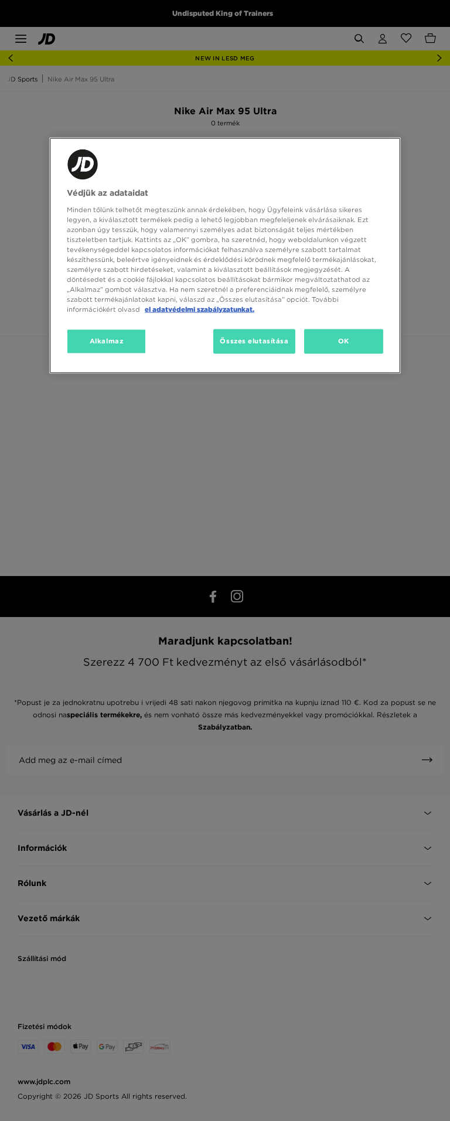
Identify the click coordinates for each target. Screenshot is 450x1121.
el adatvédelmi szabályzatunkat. (199, 309)
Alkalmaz (107, 341)
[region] (225, 256)
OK (343, 341)
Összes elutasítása (254, 341)
